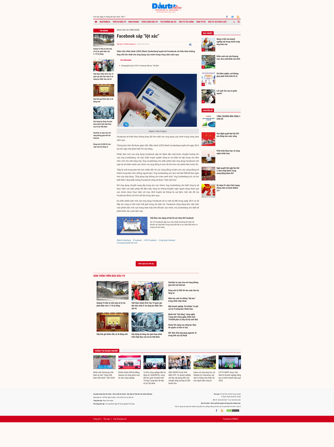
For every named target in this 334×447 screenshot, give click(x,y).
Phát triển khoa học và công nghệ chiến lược (228, 152)
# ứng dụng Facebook (166, 240)
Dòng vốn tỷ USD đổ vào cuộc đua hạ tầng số (183, 291)
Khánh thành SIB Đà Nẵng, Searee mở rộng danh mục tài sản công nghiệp (129, 375)
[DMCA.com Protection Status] (232, 410)
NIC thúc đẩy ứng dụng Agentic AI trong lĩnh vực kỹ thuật (182, 334)
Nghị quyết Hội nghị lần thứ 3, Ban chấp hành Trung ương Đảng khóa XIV (228, 170)
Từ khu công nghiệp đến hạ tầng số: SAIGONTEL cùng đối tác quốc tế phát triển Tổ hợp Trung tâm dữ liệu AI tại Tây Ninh (154, 378)
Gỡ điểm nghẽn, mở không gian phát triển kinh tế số (227, 74)
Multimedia (105, 22)
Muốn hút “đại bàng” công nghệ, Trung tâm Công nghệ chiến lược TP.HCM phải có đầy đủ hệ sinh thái (183, 317)
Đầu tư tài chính (186, 22)
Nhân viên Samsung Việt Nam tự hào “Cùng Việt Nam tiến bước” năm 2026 (104, 375)
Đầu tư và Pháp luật (217, 22)
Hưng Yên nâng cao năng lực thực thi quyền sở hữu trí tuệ (182, 326)
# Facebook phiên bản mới (127, 243)
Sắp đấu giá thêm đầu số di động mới (112, 334)
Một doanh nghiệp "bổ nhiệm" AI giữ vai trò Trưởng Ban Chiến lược (183, 307)
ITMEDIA (235, 419)
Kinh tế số (201, 22)
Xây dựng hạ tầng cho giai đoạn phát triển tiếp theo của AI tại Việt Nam (102, 124)
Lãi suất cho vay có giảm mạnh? (227, 92)
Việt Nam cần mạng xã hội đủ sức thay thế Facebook (172, 218)
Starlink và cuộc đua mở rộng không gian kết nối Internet (102, 135)
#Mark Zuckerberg (124, 240)
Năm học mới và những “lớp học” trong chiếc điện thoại (182, 299)
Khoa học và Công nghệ (128, 30)
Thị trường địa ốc (168, 22)
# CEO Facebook (150, 240)
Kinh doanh (134, 22)
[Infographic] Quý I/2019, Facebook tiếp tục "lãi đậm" (140, 66)
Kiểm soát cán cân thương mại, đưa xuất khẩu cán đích (228, 57)
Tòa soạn (106, 419)
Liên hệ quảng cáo (119, 419)
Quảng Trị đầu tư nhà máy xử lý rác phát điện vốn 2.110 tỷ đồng (102, 51)
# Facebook (137, 240)
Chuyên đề (208, 110)
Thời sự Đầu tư (119, 22)
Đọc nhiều (207, 33)
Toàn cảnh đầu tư (149, 22)
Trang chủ (96, 419)
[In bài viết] (190, 44)
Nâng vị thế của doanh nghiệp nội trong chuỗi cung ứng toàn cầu (228, 41)
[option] (104, 367)
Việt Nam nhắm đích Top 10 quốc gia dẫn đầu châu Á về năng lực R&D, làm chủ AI (103, 76)
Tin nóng (103, 30)
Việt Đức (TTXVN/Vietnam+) (126, 44)
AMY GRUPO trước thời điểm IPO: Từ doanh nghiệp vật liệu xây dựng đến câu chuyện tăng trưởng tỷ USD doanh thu (179, 378)
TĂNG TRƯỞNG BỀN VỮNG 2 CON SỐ (228, 117)
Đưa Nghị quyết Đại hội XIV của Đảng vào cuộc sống (228, 134)
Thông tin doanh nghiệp (106, 351)
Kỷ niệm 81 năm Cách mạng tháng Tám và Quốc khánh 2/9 (228, 188)
